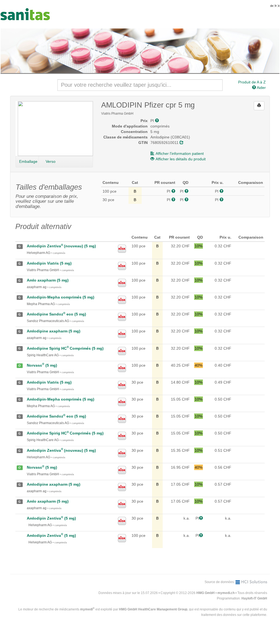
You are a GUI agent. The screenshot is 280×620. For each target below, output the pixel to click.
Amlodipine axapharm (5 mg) (53, 331)
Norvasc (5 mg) (42, 365)
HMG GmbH (205, 593)
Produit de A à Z (252, 82)
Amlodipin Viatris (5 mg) (49, 263)
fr (276, 5)
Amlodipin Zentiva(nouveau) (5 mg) (61, 246)
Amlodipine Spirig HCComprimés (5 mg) (65, 348)
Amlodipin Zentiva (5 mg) (51, 518)
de (271, 5)
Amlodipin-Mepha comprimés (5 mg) (60, 297)
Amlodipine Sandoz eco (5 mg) (56, 314)
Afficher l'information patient (180, 153)
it (278, 5)
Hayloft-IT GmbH (254, 598)
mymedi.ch (226, 593)
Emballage (28, 161)
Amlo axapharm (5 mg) (48, 280)
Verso (51, 161)
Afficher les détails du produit (181, 159)
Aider (261, 87)
